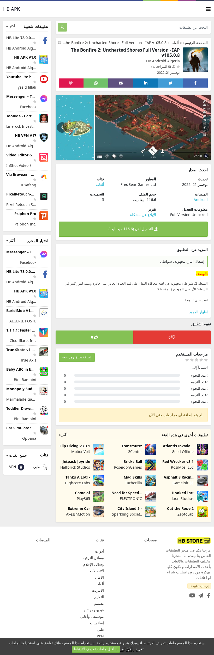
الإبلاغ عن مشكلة (143, 214)
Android (201, 199)
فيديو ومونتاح (94, 609)
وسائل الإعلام (93, 564)
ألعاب (174, 42)
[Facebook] (207, 593)
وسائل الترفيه (93, 557)
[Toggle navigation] (208, 9)
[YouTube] (191, 593)
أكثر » (63, 434)
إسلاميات (97, 622)
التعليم (99, 596)
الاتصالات (97, 570)
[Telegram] (199, 593)
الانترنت (98, 590)
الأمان (99, 577)
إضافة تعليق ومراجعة (76, 357)
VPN (13, 466)
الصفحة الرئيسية (195, 42)
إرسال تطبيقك (199, 586)
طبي (37, 466)
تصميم (99, 603)
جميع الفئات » (16, 455)
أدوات (99, 551)
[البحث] (62, 27)
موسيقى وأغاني (92, 616)
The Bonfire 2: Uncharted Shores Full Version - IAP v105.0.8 (115, 42)
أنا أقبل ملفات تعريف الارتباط (95, 648)
